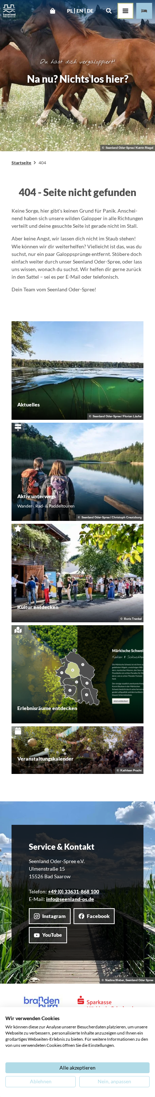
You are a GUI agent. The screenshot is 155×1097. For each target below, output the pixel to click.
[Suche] (109, 10)
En (79, 10)
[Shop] (52, 10)
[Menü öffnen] (125, 11)
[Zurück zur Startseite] (9, 11)
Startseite (21, 162)
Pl (70, 10)
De (90, 10)
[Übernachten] (144, 11)
